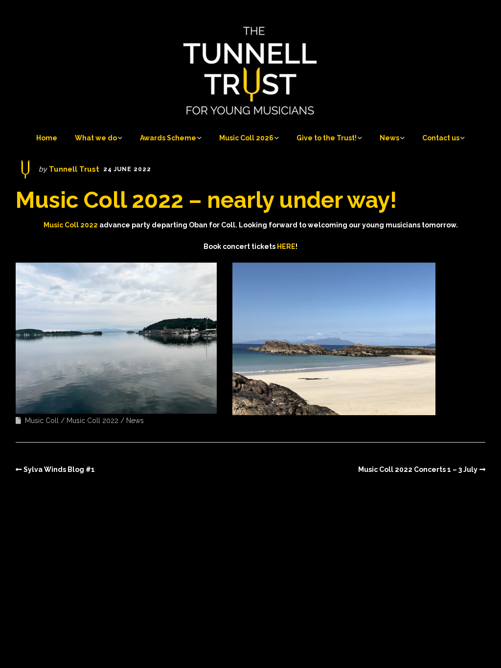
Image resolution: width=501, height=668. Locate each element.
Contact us (440, 138)
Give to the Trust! (326, 138)
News (389, 138)
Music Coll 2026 (246, 138)
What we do (96, 138)
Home (46, 138)
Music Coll (42, 420)
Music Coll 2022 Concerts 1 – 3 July (418, 469)
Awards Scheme (168, 138)
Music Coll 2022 (92, 420)
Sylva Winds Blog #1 (59, 469)
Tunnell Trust (74, 169)
